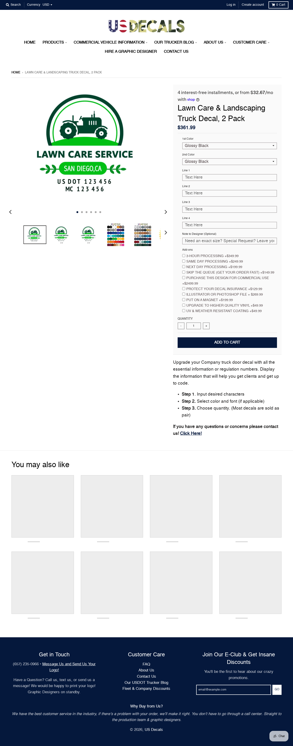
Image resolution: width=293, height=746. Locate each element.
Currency (33, 4)
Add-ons (187, 250)
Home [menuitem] (29, 42)
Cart (280, 4)
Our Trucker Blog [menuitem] (174, 42)
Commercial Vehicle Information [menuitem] (109, 42)
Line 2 (186, 186)
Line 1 (186, 170)
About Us (146, 670)
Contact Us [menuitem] (176, 52)
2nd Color (188, 154)
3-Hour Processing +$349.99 (212, 256)
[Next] (166, 212)
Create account (253, 4)
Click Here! (191, 433)
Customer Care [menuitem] (249, 42)
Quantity (185, 318)
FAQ (146, 664)
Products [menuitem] (53, 42)
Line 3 (186, 202)
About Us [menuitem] (213, 42)
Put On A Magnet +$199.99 (209, 300)
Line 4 (186, 218)
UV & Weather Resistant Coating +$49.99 (224, 311)
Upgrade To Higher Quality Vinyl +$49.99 (224, 305)
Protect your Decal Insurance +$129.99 (224, 289)
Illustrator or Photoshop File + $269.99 (224, 294)
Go (277, 689)
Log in (231, 4)
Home (15, 72)
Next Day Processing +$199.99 (214, 267)
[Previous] (11, 212)
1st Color (187, 139)
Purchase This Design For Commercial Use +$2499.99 (225, 280)
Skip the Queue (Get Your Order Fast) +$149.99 (230, 272)
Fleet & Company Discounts (146, 689)
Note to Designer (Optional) (199, 234)
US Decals (154, 730)
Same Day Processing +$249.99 (214, 261)
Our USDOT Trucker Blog (146, 683)
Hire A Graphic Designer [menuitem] (131, 52)
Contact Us (146, 677)
